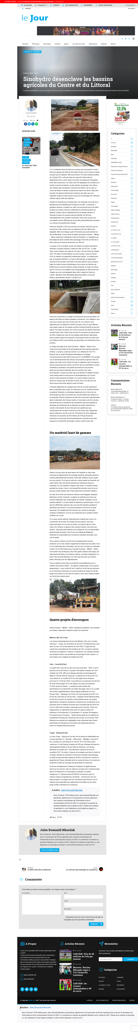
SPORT (119, 981)
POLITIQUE (102, 977)
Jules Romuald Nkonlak (31, 113)
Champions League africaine (121, 166)
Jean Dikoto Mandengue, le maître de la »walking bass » (120, 392)
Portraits (121, 281)
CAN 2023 (121, 158)
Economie (25, 162)
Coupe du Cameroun (121, 170)
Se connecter (130, 5)
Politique (122, 277)
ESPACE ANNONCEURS (119, 1000)
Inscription (131, 8)
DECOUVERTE (121, 989)
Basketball (121, 150)
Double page (121, 190)
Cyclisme (121, 182)
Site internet (67, 909)
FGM (112, 405)
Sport (122, 305)
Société (27, 145)
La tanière (121, 238)
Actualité (121, 146)
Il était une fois (121, 214)
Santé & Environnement (121, 297)
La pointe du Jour (121, 234)
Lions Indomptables (121, 257)
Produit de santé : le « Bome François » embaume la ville (120, 400)
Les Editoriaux (121, 250)
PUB (121, 285)
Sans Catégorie (121, 289)
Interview (121, 226)
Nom (66, 893)
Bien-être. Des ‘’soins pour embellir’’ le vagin (31, 150)
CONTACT (132, 1000)
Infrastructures (121, 218)
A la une (27, 51)
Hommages (121, 206)
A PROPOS (90, 1000)
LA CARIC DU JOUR (104, 985)
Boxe (121, 154)
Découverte (36, 51)
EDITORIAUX (120, 985)
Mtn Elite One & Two (121, 262)
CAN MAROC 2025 (121, 162)
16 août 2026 (40, 1)
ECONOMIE (120, 977)
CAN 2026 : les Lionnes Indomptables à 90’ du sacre (125, 365)
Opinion (121, 273)
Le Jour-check (121, 242)
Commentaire (26, 893)
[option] (75, 115)
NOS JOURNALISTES (102, 1000)
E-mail (66, 901)
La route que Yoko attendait (29, 166)
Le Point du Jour (121, 246)
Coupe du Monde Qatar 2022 (121, 174)
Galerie (121, 202)
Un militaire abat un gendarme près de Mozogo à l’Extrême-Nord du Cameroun (122, 408)
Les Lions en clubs (121, 254)
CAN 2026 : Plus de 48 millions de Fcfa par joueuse (125, 336)
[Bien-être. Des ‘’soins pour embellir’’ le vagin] (31, 146)
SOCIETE (101, 981)
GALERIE (101, 989)
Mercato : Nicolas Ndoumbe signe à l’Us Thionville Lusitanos (126, 350)
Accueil (25, 44)
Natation (121, 265)
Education (121, 198)
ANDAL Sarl (32, 1000)
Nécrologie (121, 269)
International (121, 222)
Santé (121, 293)
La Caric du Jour (121, 230)
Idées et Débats (121, 210)
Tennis (121, 313)
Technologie (121, 309)
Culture (122, 178)
